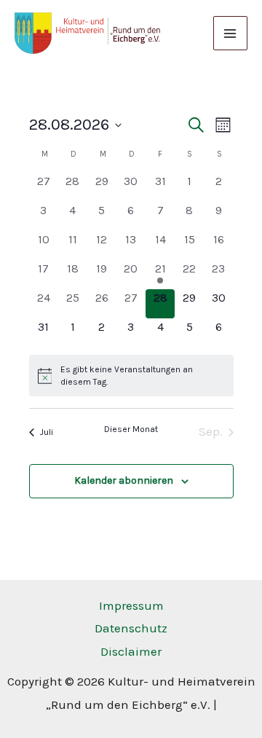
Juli (46, 432)
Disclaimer (131, 651)
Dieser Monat (131, 429)
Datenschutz (131, 628)
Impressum (131, 605)
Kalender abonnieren (123, 480)
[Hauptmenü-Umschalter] (230, 33)
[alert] (131, 375)
